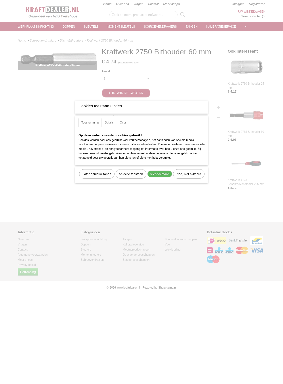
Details (109, 122)
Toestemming (90, 122)
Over (123, 122)
